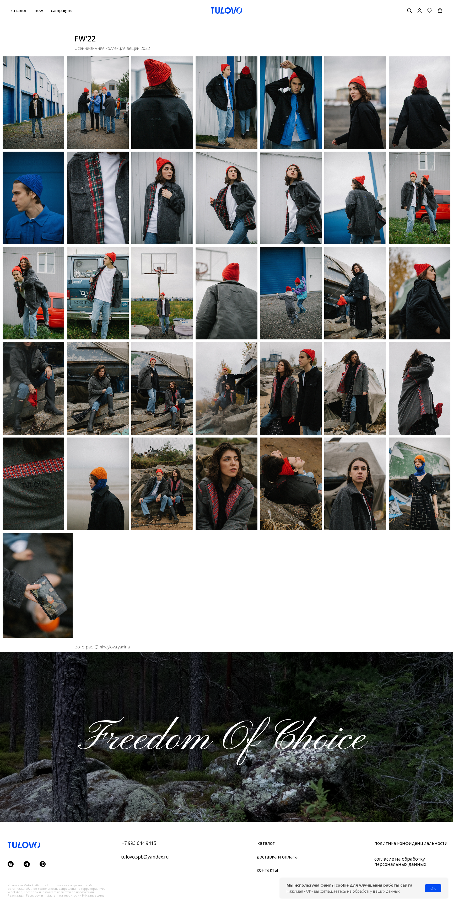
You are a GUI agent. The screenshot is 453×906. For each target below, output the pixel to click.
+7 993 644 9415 (139, 843)
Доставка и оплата (277, 857)
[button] (409, 10)
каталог (18, 10)
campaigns (61, 10)
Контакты (267, 870)
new (39, 10)
